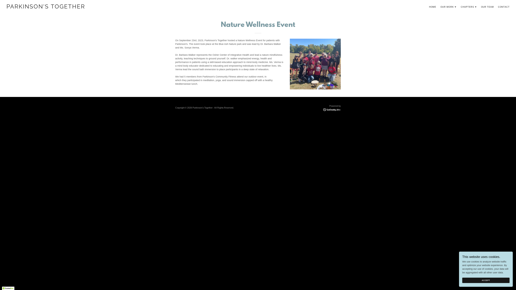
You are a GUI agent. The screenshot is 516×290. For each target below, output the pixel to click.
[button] (448, 7)
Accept (486, 280)
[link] (131, 7)
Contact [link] (504, 7)
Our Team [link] (487, 7)
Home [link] (432, 7)
